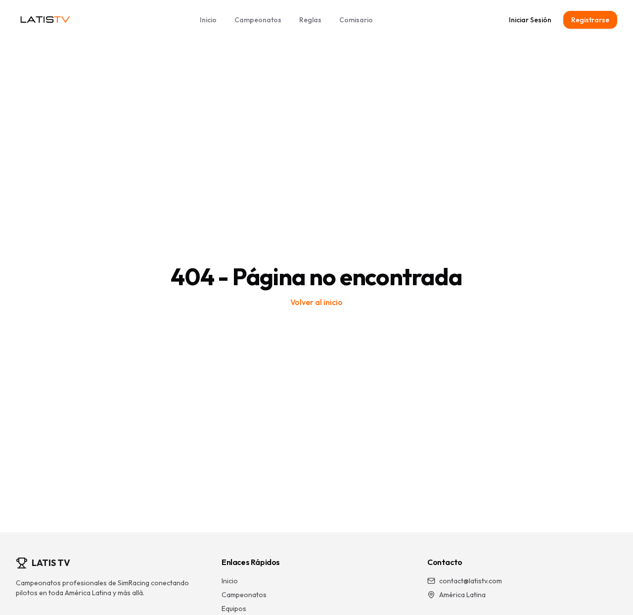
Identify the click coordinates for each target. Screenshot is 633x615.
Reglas (310, 19)
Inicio (208, 19)
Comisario (356, 19)
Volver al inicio (316, 302)
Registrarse (590, 19)
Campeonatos (257, 19)
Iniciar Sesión (530, 19)
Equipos (234, 608)
